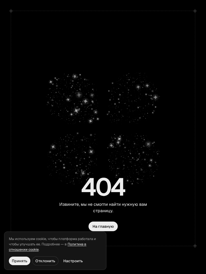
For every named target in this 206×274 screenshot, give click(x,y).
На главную (103, 226)
